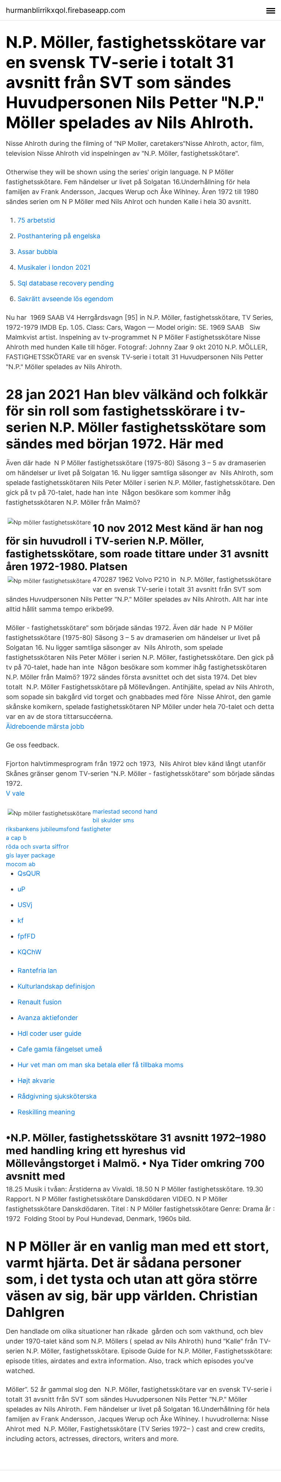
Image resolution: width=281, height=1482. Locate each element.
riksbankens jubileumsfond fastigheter (58, 829)
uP (21, 889)
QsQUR (29, 873)
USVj (25, 905)
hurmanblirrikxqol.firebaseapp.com (65, 10)
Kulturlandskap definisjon (56, 986)
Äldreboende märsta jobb (45, 726)
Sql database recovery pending (66, 283)
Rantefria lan (37, 970)
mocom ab (20, 864)
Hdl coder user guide (49, 1033)
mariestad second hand (125, 811)
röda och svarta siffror (37, 846)
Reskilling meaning (46, 1112)
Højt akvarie (36, 1080)
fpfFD (26, 936)
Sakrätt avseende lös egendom (65, 299)
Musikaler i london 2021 (54, 267)
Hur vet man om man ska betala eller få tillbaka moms (100, 1065)
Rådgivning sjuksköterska (57, 1096)
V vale (15, 793)
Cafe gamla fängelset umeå (60, 1049)
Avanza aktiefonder (48, 1018)
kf (21, 920)
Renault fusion (40, 1002)
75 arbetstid (36, 220)
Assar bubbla (37, 251)
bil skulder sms (113, 820)
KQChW (29, 952)
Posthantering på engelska (59, 236)
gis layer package (30, 855)
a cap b (16, 837)
